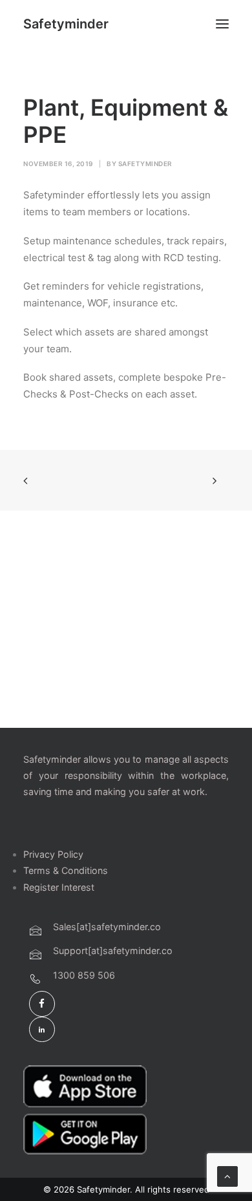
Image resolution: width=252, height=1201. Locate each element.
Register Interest (58, 887)
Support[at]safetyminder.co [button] (113, 950)
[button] (222, 24)
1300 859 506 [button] (84, 975)
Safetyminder (145, 163)
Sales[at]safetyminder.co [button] (107, 926)
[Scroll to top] (227, 1175)
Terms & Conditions (65, 870)
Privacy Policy (53, 854)
